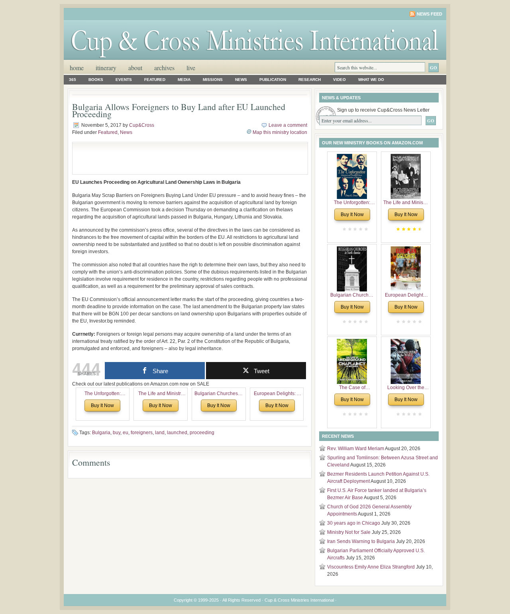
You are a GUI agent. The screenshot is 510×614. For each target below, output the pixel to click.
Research (309, 79)
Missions (213, 79)
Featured (154, 79)
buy (116, 432)
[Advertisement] (169, 158)
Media (184, 79)
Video (339, 79)
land (160, 432)
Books (95, 79)
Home (77, 67)
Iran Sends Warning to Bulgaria (361, 541)
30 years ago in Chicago (353, 523)
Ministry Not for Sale (349, 532)
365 (72, 79)
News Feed (429, 14)
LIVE (190, 67)
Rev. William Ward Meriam (355, 448)
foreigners (142, 432)
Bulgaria (101, 432)
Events (124, 79)
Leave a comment (288, 125)
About (135, 67)
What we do (371, 79)
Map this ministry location (280, 132)
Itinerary (106, 67)
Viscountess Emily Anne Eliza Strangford (371, 567)
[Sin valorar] (365, 229)
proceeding (202, 432)
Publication (272, 79)
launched (177, 432)
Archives (164, 67)
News (241, 79)
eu (125, 432)
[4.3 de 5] (419, 229)
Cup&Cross (141, 125)
